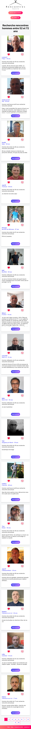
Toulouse (4, 186)
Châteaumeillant (6, 570)
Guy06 (4, 142)
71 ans (15, 698)
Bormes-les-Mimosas (8, 229)
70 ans (9, 314)
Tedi (3, 441)
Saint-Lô (4, 357)
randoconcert (6, 100)
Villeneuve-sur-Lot (7, 613)
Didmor (4, 697)
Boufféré (4, 272)
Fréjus (3, 58)
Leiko (3, 654)
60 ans (10, 272)
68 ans (10, 485)
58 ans (9, 528)
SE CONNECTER (15, 17)
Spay (3, 144)
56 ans (10, 186)
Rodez (3, 528)
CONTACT (27, 727)
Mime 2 (4, 313)
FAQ (8, 727)
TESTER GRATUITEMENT (15, 12)
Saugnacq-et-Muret (7, 442)
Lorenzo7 (4, 57)
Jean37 (4, 569)
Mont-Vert (5, 400)
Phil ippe (4, 228)
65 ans (7, 101)
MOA (3, 398)
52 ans (10, 655)
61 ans (10, 357)
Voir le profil (15, 73)
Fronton (4, 314)
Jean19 (4, 185)
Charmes (4, 485)
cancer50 (4, 355)
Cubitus (4, 483)
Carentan (4, 655)
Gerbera (4, 611)
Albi (3, 101)
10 (18, 722)
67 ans (17, 229)
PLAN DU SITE (19, 727)
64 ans (15, 613)
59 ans (8, 58)
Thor (3, 526)
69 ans (8, 144)
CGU (12, 727)
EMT (3, 270)
